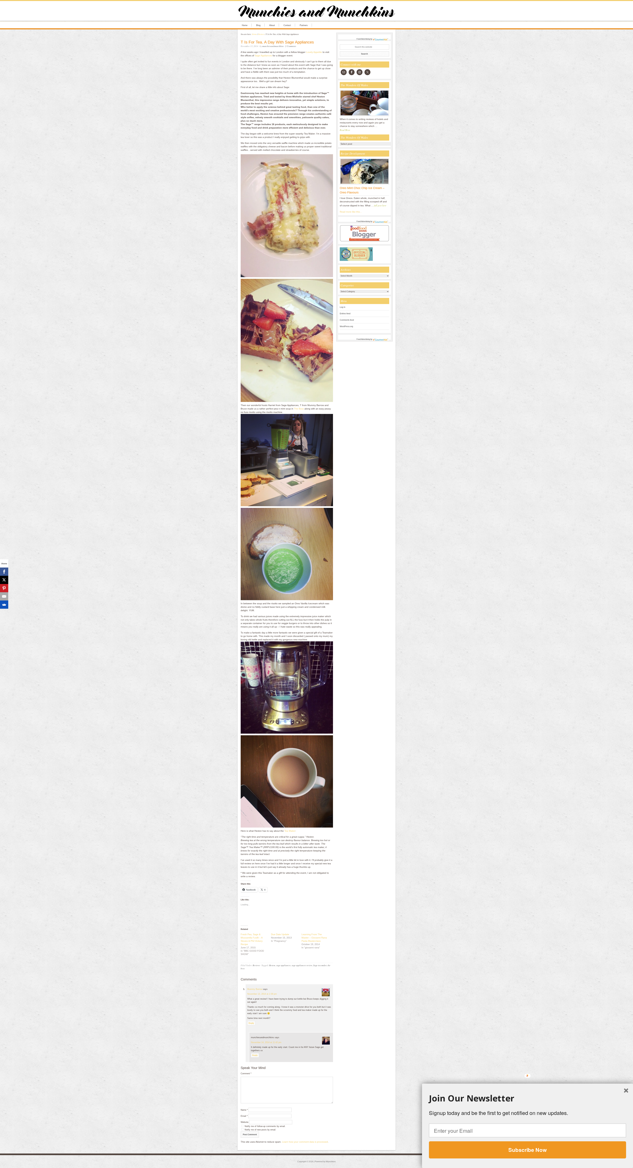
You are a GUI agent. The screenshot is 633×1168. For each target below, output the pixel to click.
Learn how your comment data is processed (305, 1141)
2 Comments (290, 46)
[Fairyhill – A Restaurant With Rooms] (364, 116)
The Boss (299, 408)
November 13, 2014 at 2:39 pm (262, 994)
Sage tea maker (320, 965)
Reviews (256, 965)
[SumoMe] (4, 604)
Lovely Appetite (314, 52)
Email (244, 1116)
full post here (380, 205)
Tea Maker (289, 831)
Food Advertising (363, 39)
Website (244, 1122)
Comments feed (347, 320)
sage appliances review (302, 965)
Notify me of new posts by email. (260, 1129)
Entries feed (345, 313)
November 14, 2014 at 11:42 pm (266, 1042)
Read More (345, 129)
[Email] (4, 596)
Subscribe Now (527, 1149)
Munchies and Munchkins (316, 12)
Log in (342, 307)
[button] (527, 1098)
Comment (246, 1073)
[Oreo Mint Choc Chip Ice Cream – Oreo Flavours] (364, 184)
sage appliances (283, 965)
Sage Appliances (263, 55)
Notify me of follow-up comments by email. (265, 1126)
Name (244, 1110)
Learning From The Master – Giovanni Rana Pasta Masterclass (314, 937)
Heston (272, 965)
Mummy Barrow (254, 989)
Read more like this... (351, 211)
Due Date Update (280, 934)
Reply (251, 1023)
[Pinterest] (4, 588)
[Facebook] (4, 572)
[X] (4, 580)
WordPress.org (346, 326)
